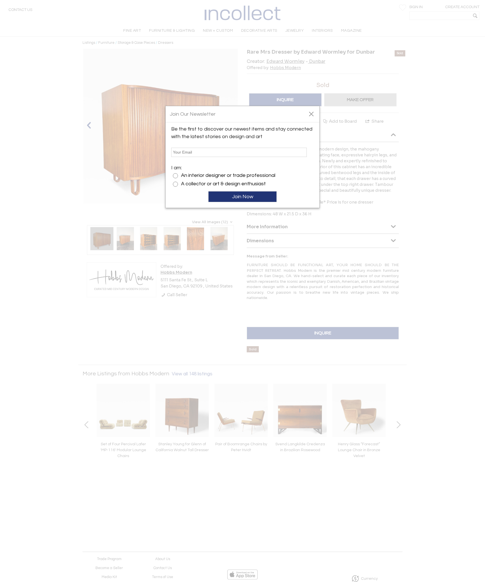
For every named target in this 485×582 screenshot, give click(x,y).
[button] (311, 113)
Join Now (242, 196)
